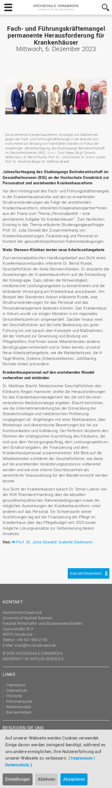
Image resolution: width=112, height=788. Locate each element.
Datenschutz (17, 765)
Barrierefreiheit (18, 712)
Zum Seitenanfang (86, 573)
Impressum (82, 758)
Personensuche (19, 701)
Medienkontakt (18, 706)
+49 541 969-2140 (32, 639)
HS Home (14, 695)
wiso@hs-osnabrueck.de (35, 645)
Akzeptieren (74, 779)
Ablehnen (46, 779)
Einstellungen (17, 779)
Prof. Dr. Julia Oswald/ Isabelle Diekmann (54, 541)
